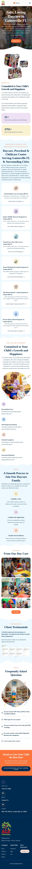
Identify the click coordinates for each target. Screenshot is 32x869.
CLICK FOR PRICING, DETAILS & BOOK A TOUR (16, 768)
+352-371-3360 (6, 789)
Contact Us (5, 800)
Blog (11, 851)
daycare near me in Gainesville (12, 179)
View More (16, 612)
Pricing (3, 857)
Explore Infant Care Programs (15, 201)
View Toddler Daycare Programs (15, 226)
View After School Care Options (15, 331)
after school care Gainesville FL (10, 175)
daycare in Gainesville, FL (14, 165)
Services (3, 854)
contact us (9, 486)
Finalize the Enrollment (16, 535)
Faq (11, 854)
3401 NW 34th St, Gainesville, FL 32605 (14, 811)
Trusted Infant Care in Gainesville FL (16, 194)
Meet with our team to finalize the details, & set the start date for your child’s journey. (16, 539)
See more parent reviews (8, 639)
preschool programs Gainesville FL (19, 173)
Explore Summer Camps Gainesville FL (15, 304)
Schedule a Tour (16, 499)
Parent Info (13, 848)
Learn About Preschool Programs (15, 276)
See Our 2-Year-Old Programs (15, 251)
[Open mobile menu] (30, 3)
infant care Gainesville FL (15, 169)
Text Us (18, 3)
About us (3, 851)
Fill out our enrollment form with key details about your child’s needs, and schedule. (16, 522)
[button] (16, 713)
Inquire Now (16, 41)
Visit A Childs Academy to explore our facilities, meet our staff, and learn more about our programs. (16, 504)
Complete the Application (16, 517)
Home (2, 848)
